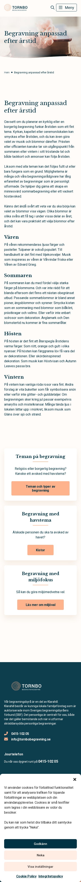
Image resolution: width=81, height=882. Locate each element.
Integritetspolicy (50, 876)
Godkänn (40, 844)
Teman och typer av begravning (40, 488)
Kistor (40, 550)
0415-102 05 (20, 734)
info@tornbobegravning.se (31, 739)
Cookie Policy (26, 876)
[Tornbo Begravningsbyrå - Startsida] (26, 686)
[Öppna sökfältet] (52, 8)
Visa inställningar (40, 867)
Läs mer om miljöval (40, 605)
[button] (75, 779)
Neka (40, 855)
